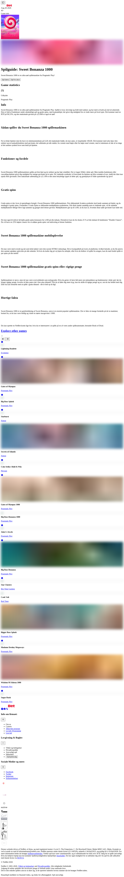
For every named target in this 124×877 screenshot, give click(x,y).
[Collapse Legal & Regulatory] (3, 743)
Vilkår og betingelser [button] (14, 748)
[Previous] (3, 339)
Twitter (8, 774)
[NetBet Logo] (6, 6)
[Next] (7, 339)
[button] (2, 342)
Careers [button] (9, 726)
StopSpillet (60, 856)
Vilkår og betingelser (26, 866)
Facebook (9, 772)
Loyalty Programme (13, 731)
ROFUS (20, 858)
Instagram (9, 776)
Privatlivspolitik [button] (12, 750)
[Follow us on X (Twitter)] (7, 709)
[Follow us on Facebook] (4, 709)
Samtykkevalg (12, 757)
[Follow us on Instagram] (2, 709)
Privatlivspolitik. (44, 866)
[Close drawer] (3, 2)
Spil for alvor (15, 80)
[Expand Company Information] (3, 719)
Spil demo (5, 80)
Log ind (9, 733)
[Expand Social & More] (3, 767)
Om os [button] (8, 724)
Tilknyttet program (13, 729)
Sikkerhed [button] (10, 754)
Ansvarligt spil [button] (11, 752)
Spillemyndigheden (35, 854)
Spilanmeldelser (12, 778)
